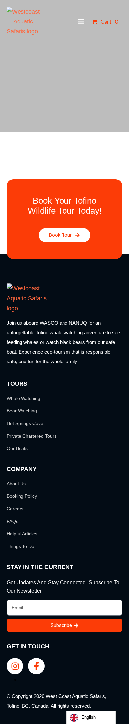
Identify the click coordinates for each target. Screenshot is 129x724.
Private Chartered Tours (32, 436)
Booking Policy (22, 496)
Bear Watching (22, 410)
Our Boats (17, 448)
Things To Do (20, 546)
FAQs (12, 521)
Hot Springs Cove (25, 423)
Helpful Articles (22, 533)
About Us (16, 483)
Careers (15, 508)
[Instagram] (15, 666)
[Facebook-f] (36, 666)
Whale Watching (23, 398)
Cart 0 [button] (108, 21)
